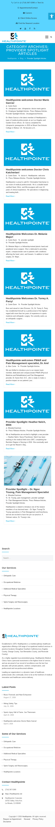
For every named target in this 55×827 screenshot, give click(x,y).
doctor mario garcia (38, 109)
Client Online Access (28, 18)
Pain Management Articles (18, 500)
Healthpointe (12, 58)
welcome (41, 176)
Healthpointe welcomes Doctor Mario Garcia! (20, 721)
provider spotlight (27, 240)
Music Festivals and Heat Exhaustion (17, 695)
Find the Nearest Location (28, 23)
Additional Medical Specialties (15, 589)
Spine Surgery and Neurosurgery (16, 602)
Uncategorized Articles (34, 114)
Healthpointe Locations (12, 608)
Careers (28, 13)
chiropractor (26, 109)
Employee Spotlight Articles (19, 111)
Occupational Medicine (12, 582)
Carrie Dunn (12, 106)
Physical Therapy (10, 595)
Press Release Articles (38, 111)
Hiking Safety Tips (10, 703)
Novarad (27, 819)
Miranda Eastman (14, 428)
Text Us (40, 3)
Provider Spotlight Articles (15, 114)
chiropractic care (15, 109)
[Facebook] (29, 28)
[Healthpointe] (16, 37)
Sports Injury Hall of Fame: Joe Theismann (19, 712)
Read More (10, 132)
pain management (23, 498)
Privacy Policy (38, 819)
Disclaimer (7, 822)
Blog (21, 58)
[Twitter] (20, 28)
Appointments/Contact (29, 8)
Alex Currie (12, 366)
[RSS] (34, 28)
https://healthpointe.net (13, 794)
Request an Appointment (12, 819)
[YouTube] (25, 28)
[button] (51, 16)
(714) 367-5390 (28, 3)
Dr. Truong (12, 498)
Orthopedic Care (10, 576)
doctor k (24, 176)
